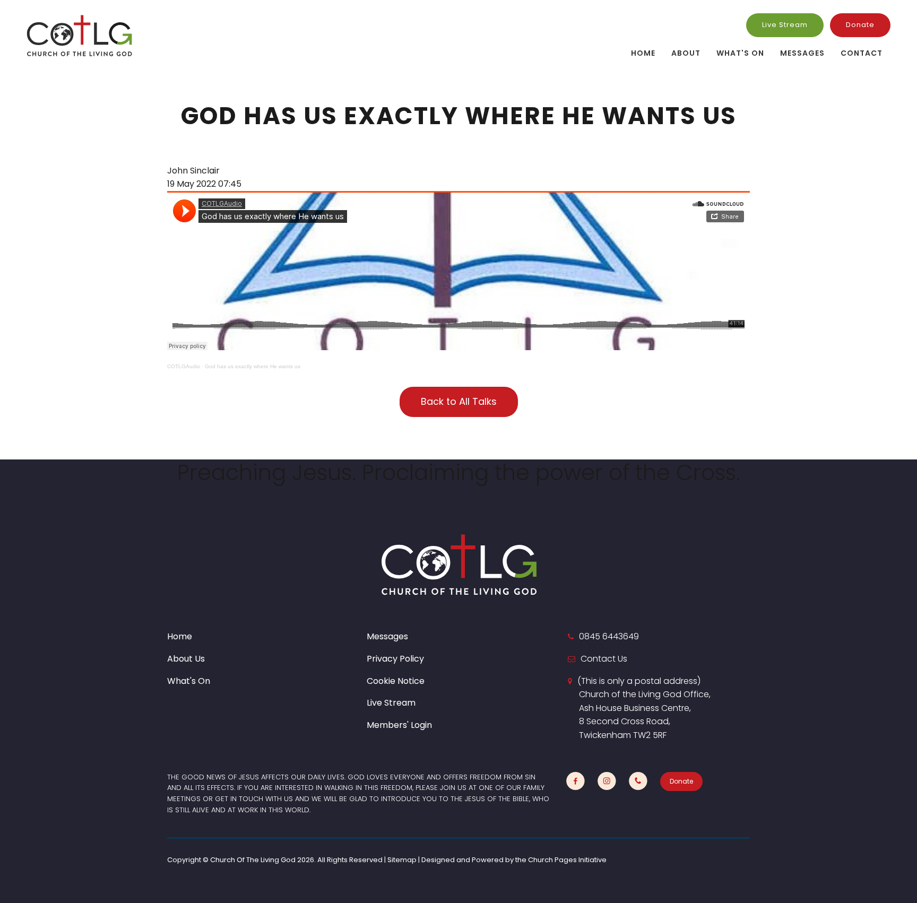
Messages (802, 53)
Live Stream (785, 25)
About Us (186, 659)
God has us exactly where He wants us (252, 366)
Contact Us (604, 659)
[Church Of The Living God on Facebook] (575, 781)
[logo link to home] (80, 35)
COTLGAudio (183, 366)
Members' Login (399, 725)
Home (643, 53)
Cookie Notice (396, 681)
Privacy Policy (395, 659)
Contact (862, 53)
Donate (860, 25)
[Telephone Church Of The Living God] (638, 781)
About (685, 53)
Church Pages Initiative (567, 860)
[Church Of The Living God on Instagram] (607, 781)
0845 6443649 (609, 636)
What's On (740, 53)
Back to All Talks (459, 401)
